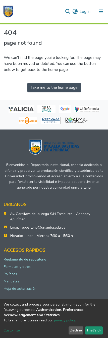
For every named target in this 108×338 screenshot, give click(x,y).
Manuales (11, 281)
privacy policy (64, 320)
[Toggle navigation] (101, 12)
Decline (76, 330)
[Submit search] (68, 12)
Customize (12, 330)
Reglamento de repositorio (25, 259)
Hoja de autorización (20, 288)
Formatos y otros (17, 266)
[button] (75, 12)
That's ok (93, 330)
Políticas (10, 274)
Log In (85, 11)
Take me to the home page (54, 87)
